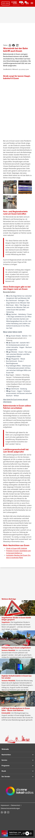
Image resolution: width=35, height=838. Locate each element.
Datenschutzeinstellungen (10, 808)
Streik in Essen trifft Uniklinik (16, 548)
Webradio (5, 749)
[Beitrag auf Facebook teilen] (13, 45)
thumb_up (31, 833)
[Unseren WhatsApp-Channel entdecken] (2, 812)
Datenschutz (15, 805)
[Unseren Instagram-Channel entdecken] (8, 812)
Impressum (5, 805)
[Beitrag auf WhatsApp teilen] (10, 45)
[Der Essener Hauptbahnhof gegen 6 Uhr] (10, 187)
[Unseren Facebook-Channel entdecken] (5, 812)
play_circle (27, 833)
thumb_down (24, 833)
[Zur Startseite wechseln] (6, 3)
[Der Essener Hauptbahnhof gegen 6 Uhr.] (10, 202)
